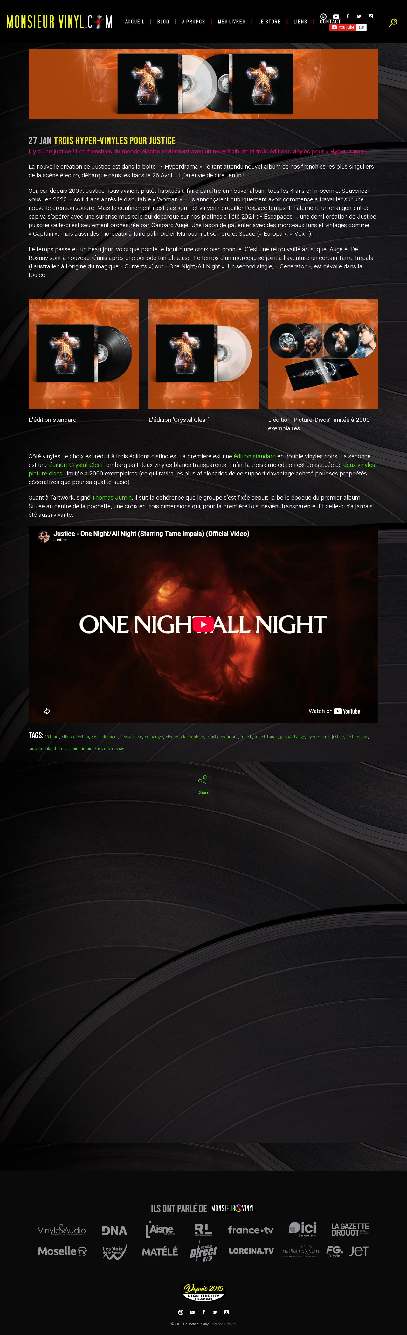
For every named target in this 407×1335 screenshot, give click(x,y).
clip (65, 737)
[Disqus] (203, 907)
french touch (266, 737)
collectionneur (105, 737)
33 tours (52, 737)
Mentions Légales (224, 1324)
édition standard (255, 456)
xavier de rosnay (109, 748)
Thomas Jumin (112, 497)
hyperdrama (318, 737)
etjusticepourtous (222, 737)
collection (80, 737)
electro (172, 737)
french (246, 737)
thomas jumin (66, 748)
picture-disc (357, 737)
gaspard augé (292, 737)
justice (338, 737)
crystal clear (131, 737)
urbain (86, 748)
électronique (192, 737)
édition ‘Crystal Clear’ (77, 465)
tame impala (40, 748)
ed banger (154, 737)
